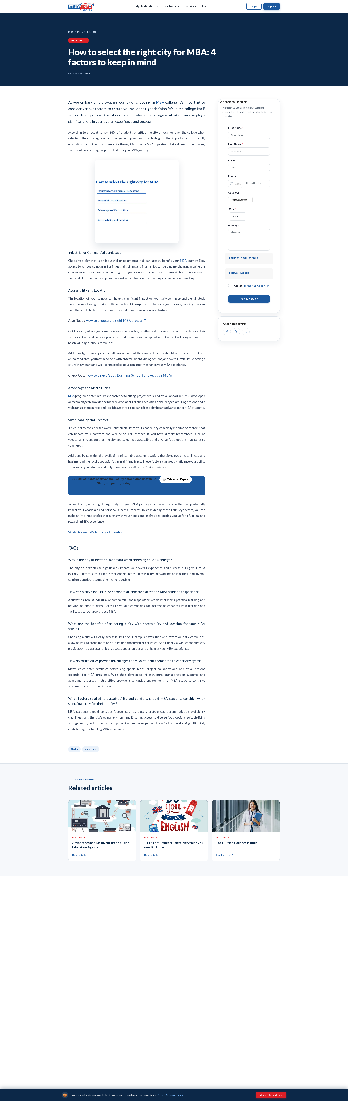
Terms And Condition (256, 285)
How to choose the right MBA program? (116, 321)
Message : (234, 225)
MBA (160, 102)
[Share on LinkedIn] (236, 331)
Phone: (232, 176)
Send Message (249, 298)
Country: (234, 192)
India (80, 31)
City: (232, 209)
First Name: (235, 127)
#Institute (90, 749)
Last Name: (235, 144)
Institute (91, 31)
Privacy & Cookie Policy (170, 1095)
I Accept (251, 285)
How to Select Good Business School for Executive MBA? (129, 375)
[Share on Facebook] (227, 331)
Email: (232, 160)
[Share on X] (246, 331)
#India (74, 749)
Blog (70, 31)
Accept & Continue (271, 1095)
